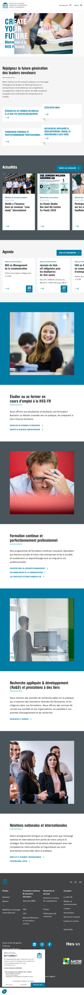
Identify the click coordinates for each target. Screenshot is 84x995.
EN (80, 882)
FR (71, 882)
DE (75, 882)
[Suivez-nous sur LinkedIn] (34, 944)
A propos (67, 890)
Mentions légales (48, 976)
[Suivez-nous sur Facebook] (49, 944)
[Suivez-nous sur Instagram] (42, 944)
